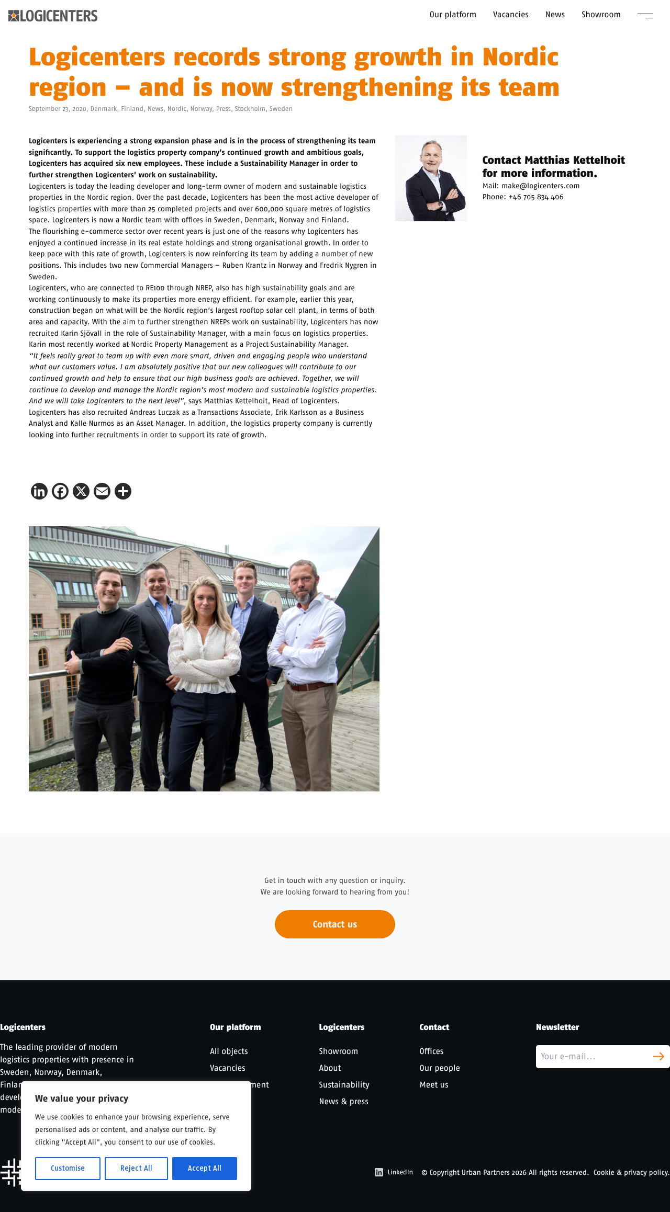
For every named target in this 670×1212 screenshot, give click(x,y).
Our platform (453, 14)
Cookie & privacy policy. (632, 1172)
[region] (136, 1136)
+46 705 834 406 (535, 196)
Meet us (434, 1085)
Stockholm (250, 109)
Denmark (103, 109)
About (330, 1068)
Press (223, 109)
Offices (432, 1051)
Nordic (177, 109)
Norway (201, 109)
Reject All (136, 1168)
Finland (132, 109)
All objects (229, 1051)
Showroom (601, 14)
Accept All (204, 1168)
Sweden (281, 109)
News (555, 14)
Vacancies (511, 14)
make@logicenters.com (540, 185)
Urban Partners (486, 1172)
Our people (440, 1068)
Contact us (335, 924)
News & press (343, 1101)
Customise (68, 1168)
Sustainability (344, 1085)
